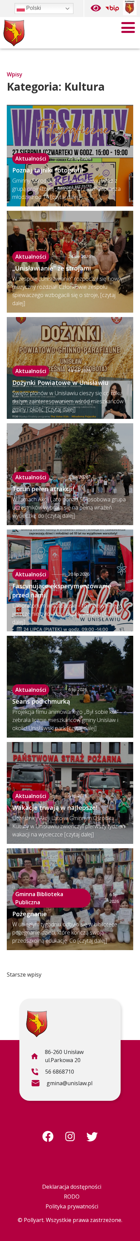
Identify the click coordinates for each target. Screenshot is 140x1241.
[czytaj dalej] (65, 197)
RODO (72, 1196)
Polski (33, 8)
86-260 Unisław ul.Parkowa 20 (57, 1057)
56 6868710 (52, 1072)
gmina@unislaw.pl (61, 1084)
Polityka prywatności (72, 1206)
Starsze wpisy (24, 974)
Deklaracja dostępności (71, 1186)
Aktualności (30, 158)
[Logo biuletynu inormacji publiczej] (112, 8)
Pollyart (33, 1220)
